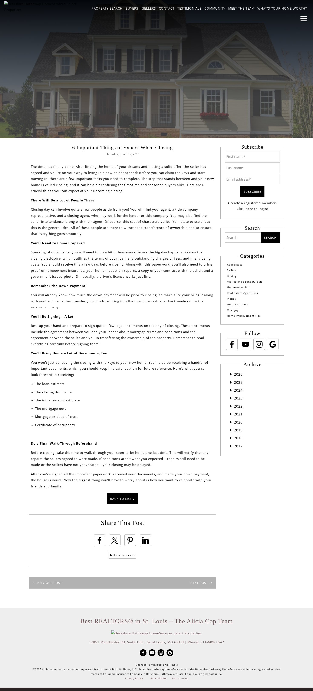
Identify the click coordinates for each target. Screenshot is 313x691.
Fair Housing (180, 678)
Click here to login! (252, 209)
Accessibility (159, 678)
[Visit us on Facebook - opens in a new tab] (232, 344)
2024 (238, 390)
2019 (238, 430)
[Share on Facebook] (99, 540)
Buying (231, 276)
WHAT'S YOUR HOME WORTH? (282, 8)
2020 (238, 422)
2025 (238, 382)
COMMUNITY (214, 8)
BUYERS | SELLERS (140, 8)
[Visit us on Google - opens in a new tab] (273, 344)
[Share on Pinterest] (130, 540)
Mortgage (233, 310)
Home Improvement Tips (244, 315)
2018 (238, 438)
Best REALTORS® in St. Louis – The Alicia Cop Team (156, 621)
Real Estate (235, 264)
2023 (238, 398)
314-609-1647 (212, 642)
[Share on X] (115, 540)
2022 (238, 406)
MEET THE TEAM (241, 8)
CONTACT (166, 8)
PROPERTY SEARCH (107, 8)
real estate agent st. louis (245, 281)
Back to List (121, 499)
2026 (238, 374)
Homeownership (123, 555)
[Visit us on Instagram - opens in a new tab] (259, 344)
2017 (238, 446)
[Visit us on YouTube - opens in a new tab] (245, 344)
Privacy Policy (134, 678)
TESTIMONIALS (189, 8)
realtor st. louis (237, 304)
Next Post (199, 583)
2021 (238, 414)
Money (231, 298)
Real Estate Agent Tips (242, 293)
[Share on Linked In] (145, 540)
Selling (231, 270)
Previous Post (49, 583)
